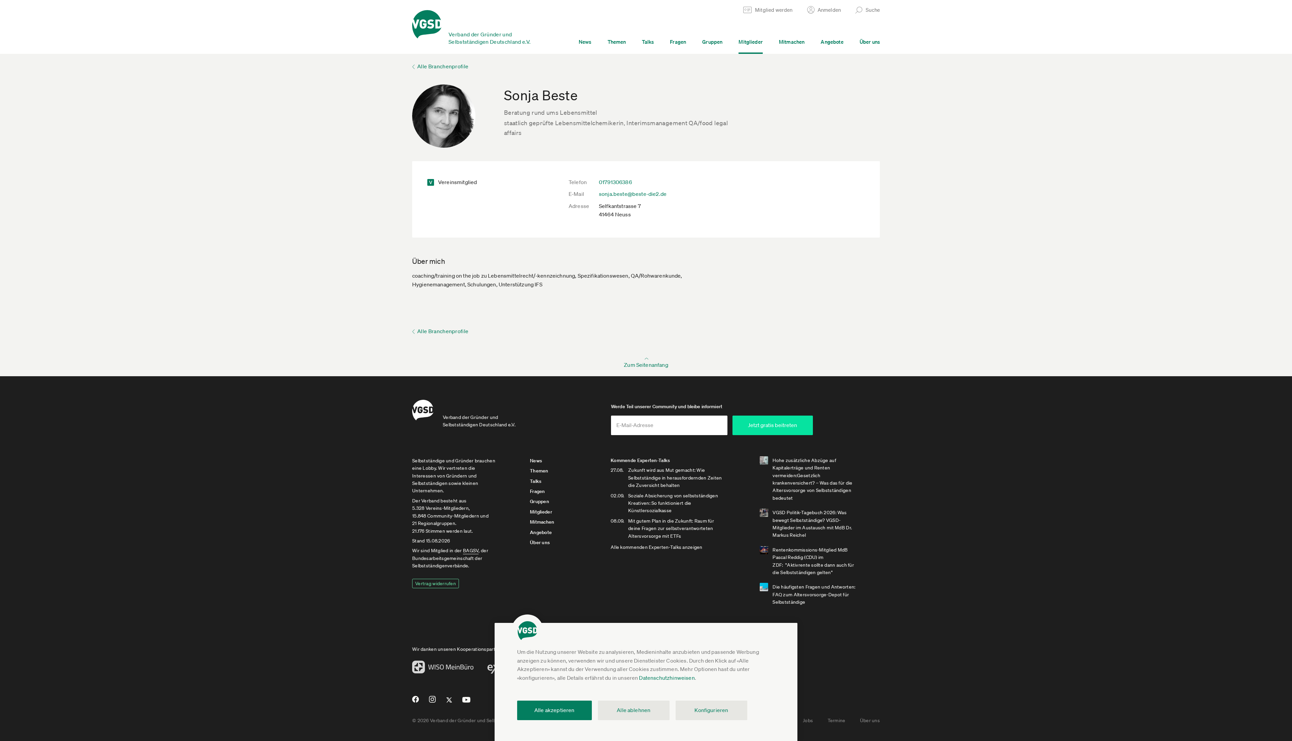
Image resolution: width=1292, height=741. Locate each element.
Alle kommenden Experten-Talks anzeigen (657, 547)
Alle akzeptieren (554, 710)
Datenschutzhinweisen (666, 677)
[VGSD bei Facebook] (414, 702)
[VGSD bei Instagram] (432, 702)
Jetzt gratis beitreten (772, 425)
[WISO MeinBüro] (443, 669)
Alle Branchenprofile (442, 66)
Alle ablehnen (633, 710)
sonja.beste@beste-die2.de (633, 193)
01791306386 (615, 182)
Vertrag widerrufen (435, 583)
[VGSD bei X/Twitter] (449, 702)
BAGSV (470, 551)
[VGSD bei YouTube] (466, 702)
